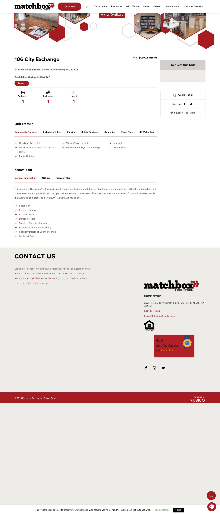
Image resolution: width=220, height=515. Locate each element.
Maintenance (172, 6)
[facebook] (146, 368)
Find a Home (100, 6)
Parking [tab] (71, 132)
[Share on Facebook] (184, 104)
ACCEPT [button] (178, 510)
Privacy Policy (50, 398)
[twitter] (163, 368)
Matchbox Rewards (193, 6)
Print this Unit (184, 95)
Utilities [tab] (46, 178)
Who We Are (132, 6)
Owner (51, 278)
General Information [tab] (25, 178)
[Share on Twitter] (191, 104)
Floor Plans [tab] (127, 132)
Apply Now (69, 6)
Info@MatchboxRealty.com (159, 316)
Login (86, 6)
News (146, 6)
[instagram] (155, 368)
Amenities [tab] (109, 132)
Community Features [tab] (26, 132)
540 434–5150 (152, 310)
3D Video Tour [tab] (147, 132)
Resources (116, 6)
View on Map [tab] (63, 178)
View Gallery (112, 14)
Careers (157, 6)
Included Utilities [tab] (52, 132)
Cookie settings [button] (162, 510)
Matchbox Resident (35, 278)
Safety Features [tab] (89, 132)
